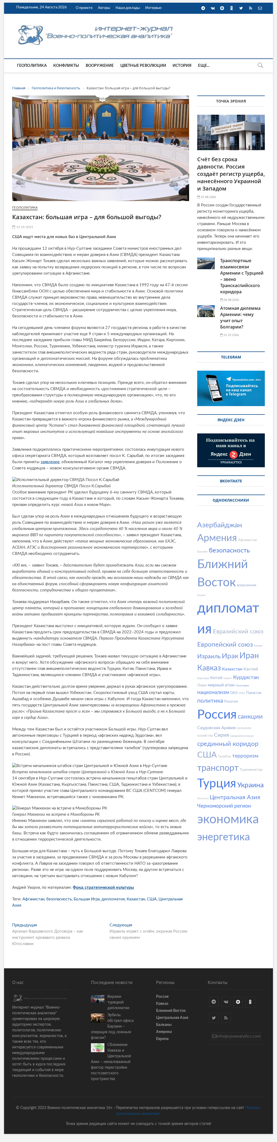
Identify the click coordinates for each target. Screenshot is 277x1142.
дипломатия (113, 899)
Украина (250, 785)
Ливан (202, 685)
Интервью (153, 8)
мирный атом (221, 685)
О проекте (84, 8)
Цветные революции (143, 66)
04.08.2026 (231, 299)
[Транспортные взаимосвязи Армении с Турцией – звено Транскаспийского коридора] (206, 263)
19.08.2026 (208, 197)
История (182, 66)
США (152, 899)
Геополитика (32, 66)
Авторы (104, 8)
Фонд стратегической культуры (103, 888)
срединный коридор (227, 744)
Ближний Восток (171, 1011)
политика (210, 701)
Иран (249, 656)
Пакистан (253, 693)
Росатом (231, 701)
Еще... (203, 66)
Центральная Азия (235, 797)
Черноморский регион (224, 806)
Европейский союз (225, 644)
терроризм (245, 756)
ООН (242, 693)
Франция (203, 798)
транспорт (218, 768)
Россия (217, 715)
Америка (164, 1032)
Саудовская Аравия (216, 728)
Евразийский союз (238, 631)
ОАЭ (234, 693)
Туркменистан (251, 770)
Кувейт (227, 678)
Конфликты (66, 66)
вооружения (246, 585)
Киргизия (203, 678)
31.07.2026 (231, 335)
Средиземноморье (241, 736)
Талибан (224, 756)
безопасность (59, 899)
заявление (50, 462)
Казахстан (136, 899)
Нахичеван (242, 685)
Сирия (221, 735)
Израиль (209, 656)
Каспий (250, 669)
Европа (162, 1039)
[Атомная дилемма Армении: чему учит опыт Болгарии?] (206, 311)
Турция (216, 784)
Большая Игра (87, 899)
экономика (228, 819)
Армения (217, 538)
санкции (250, 716)
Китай (216, 678)
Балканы (164, 1025)
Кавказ (209, 668)
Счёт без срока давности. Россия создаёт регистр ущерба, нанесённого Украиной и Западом (231, 174)
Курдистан (246, 677)
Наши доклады (128, 8)
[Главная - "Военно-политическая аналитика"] (96, 25)
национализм (213, 692)
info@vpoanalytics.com (238, 1036)
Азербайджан (219, 525)
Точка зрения (231, 101)
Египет (258, 645)
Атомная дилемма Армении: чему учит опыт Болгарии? (240, 317)
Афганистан (33, 899)
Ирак (230, 656)
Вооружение (100, 66)
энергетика (223, 837)
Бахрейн (202, 551)
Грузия (201, 595)
